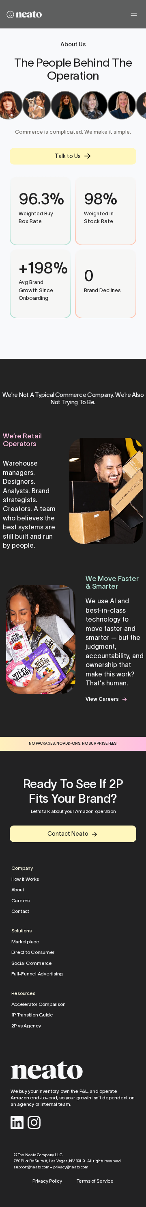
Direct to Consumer (32, 952)
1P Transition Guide (32, 1014)
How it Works (25, 879)
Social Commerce (31, 963)
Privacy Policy (47, 1180)
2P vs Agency (26, 1025)
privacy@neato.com (70, 1167)
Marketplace (25, 941)
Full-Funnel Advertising (36, 974)
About (17, 890)
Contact (20, 911)
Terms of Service (95, 1180)
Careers (20, 900)
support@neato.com (31, 1167)
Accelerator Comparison (38, 1004)
